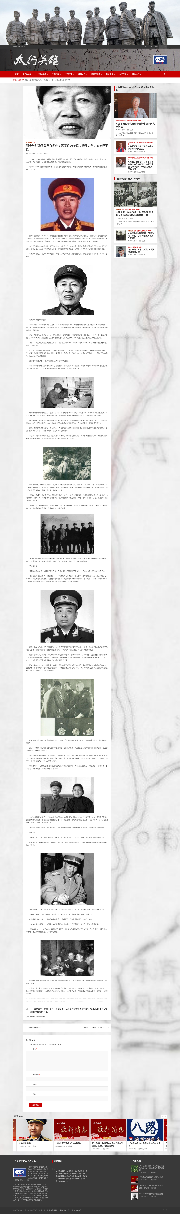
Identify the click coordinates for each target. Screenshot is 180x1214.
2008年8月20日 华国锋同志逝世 (151, 1194)
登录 (146, 46)
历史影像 (109, 74)
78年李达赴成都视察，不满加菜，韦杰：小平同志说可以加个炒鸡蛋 (141, 235)
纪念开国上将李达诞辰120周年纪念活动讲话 (141, 250)
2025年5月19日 (133, 241)
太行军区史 (27, 74)
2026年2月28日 (121, 130)
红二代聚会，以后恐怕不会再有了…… (93, 1028)
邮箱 (34, 1084)
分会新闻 (99, 1138)
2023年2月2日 (23, 1149)
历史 (33, 142)
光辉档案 (55, 74)
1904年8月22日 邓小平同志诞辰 (151, 1177)
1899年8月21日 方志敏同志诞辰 (151, 1186)
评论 (34, 1049)
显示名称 (36, 1075)
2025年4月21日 (133, 254)
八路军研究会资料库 (135, 1138)
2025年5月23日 (121, 218)
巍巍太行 (81, 74)
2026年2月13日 (97, 1149)
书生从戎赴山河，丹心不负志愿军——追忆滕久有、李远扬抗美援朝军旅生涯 (153, 1168)
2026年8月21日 (144, 1188)
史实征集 (68, 74)
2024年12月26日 (134, 1146)
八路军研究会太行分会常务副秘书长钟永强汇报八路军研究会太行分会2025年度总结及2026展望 (141, 165)
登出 (156, 46)
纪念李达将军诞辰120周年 (132, 209)
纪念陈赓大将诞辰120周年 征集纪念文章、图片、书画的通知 (34, 1144)
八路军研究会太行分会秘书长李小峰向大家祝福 (141, 147)
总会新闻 (26, 1138)
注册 (151, 46)
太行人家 (122, 74)
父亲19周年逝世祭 (35, 1028)
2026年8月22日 (144, 1172)
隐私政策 (63, 1210)
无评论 (46, 153)
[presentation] (162, 1116)
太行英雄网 (53, 1210)
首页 (17, 74)
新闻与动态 (95, 74)
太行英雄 (39, 153)
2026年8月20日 (144, 1196)
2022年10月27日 (60, 1149)
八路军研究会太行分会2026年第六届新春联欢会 (129, 121)
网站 (34, 1094)
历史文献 (149, 1138)
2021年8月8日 (30, 153)
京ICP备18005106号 (75, 1210)
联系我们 (135, 74)
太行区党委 (42, 74)
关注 (20, 1138)
